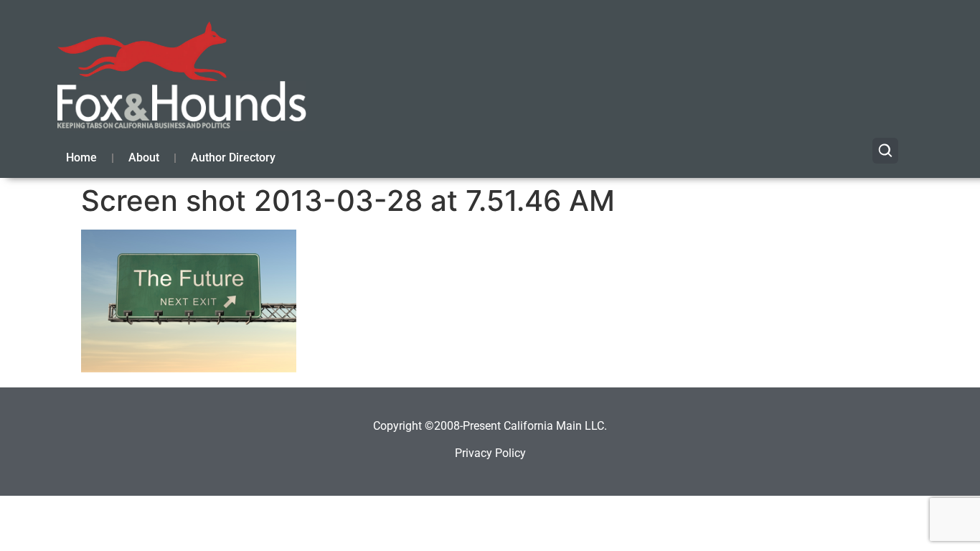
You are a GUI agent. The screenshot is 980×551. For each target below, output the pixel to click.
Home (81, 157)
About (143, 157)
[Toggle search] (885, 151)
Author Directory (233, 157)
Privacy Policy (490, 453)
